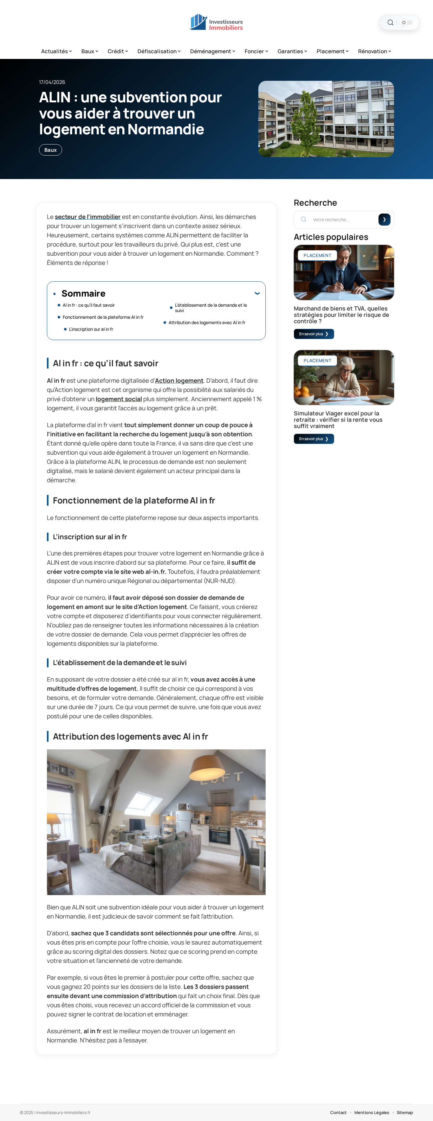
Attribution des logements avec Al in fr (207, 322)
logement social (119, 399)
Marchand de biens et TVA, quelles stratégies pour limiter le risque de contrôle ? (341, 314)
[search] (390, 23)
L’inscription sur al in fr (91, 329)
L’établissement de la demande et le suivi (211, 307)
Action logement (179, 380)
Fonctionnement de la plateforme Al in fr (103, 317)
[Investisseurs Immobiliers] (216, 22)
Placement (317, 255)
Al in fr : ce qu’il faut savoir (89, 305)
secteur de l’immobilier (88, 217)
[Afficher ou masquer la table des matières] (182, 293)
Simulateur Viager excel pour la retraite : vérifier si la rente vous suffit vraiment (338, 419)
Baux (50, 149)
